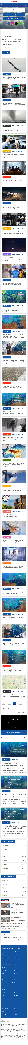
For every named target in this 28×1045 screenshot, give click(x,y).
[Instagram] (12, 23)
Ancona (3, 998)
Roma (15, 1002)
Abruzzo (16, 970)
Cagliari (15, 1014)
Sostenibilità (7, 537)
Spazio (6, 254)
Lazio (15, 967)
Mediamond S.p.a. (13, 1035)
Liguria (3, 954)
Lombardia (16, 954)
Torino (3, 986)
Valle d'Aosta (17, 951)
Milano (15, 989)
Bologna (16, 995)
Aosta (15, 986)
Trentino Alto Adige (6, 958)
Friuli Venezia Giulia (6, 964)
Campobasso (5, 1008)
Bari (15, 1008)
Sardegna (16, 979)
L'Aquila (15, 1005)
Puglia (15, 973)
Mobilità (7, 151)
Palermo (4, 1014)
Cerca (6, 52)
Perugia (3, 1002)
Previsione (6, 202)
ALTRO (7, 74)
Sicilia (3, 979)
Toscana (16, 964)
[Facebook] (8, 23)
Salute (7, 563)
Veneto (15, 958)
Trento (3, 992)
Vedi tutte (25, 738)
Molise (3, 973)
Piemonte (4, 951)
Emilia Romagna (5, 961)
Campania (4, 970)
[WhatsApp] (20, 23)
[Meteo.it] (23, 4)
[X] (16, 23)
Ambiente (7, 460)
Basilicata (4, 976)
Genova (3, 989)
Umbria (3, 967)
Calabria (16, 976)
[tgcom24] (14, 1)
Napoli (3, 1005)
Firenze (15, 998)
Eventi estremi (7, 125)
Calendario (7, 511)
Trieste (3, 995)
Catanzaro (16, 1011)
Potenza (4, 1011)
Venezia (15, 992)
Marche (15, 961)
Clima (7, 177)
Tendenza (7, 100)
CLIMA (7, 665)
